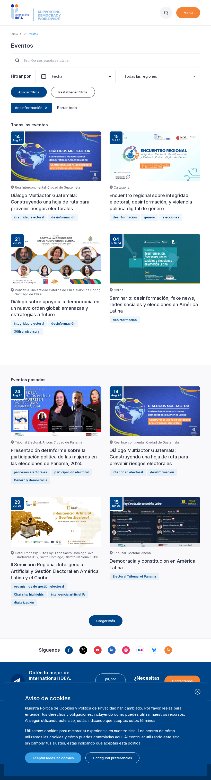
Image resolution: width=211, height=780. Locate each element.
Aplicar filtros (28, 92)
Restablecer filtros (72, 92)
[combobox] (124, 76)
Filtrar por (21, 76)
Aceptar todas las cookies (53, 758)
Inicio (14, 34)
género (149, 217)
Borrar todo (67, 107)
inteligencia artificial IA (68, 594)
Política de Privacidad (97, 708)
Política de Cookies (57, 708)
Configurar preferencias (112, 758)
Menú (188, 13)
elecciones (170, 217)
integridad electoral (29, 217)
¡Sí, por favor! (110, 681)
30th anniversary (27, 331)
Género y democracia (30, 480)
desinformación (28, 107)
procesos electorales (30, 472)
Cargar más (105, 621)
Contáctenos (182, 681)
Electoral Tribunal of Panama (134, 576)
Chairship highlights (29, 594)
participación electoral (71, 472)
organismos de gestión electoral (39, 586)
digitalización (24, 602)
